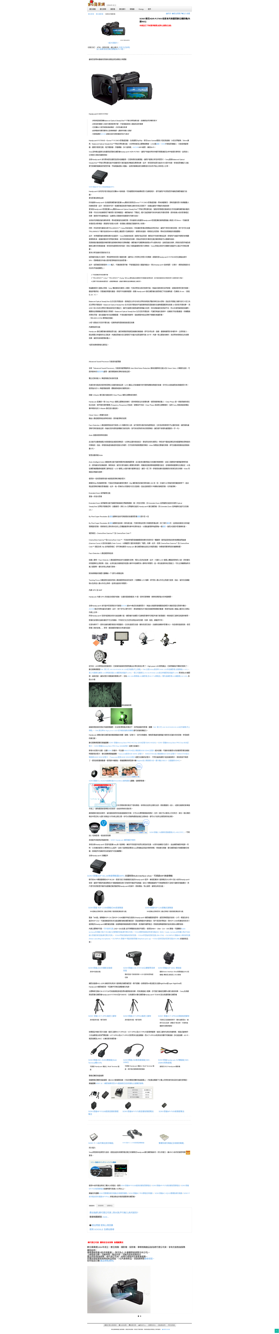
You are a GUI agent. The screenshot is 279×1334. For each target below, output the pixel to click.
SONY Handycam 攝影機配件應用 (123, 840)
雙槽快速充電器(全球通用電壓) (171, 1143)
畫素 (157, 144)
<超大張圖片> (113, 43)
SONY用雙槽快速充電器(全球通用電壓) (113, 1193)
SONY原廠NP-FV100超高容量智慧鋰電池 (103, 1112)
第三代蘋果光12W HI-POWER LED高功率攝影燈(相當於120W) (156, 673)
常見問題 (172, 1325)
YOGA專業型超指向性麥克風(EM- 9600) (149, 932)
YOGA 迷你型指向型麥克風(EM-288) (166, 939)
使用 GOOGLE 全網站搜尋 (101, 1229)
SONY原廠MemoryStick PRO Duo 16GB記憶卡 (111, 746)
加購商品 (109, 1205)
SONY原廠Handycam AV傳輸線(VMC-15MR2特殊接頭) (173, 1061)
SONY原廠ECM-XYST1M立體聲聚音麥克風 (139, 969)
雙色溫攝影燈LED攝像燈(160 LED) (175, 676)
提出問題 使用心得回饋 (102, 1225)
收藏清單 (133, 1325)
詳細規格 (101, 1205)
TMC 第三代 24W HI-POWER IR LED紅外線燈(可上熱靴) (120, 669)
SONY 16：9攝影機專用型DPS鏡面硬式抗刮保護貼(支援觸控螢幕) (119, 1083)
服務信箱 (165, 1329)
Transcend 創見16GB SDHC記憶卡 (122, 757)
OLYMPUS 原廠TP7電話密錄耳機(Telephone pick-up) (131, 939)
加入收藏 (186, 13)
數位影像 (91, 14)
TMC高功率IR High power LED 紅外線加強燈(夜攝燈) (114, 730)
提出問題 (177, 13)
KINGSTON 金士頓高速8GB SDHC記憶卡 (160, 754)
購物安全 (153, 1325)
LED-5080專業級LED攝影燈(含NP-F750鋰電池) (144, 676)
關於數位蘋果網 (111, 1325)
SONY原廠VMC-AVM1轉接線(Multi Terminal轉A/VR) (102, 1061)
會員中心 (143, 1325)
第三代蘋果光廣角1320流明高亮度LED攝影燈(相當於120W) (110, 673)
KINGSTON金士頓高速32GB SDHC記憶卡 (139, 750)
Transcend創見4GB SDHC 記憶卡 (130, 754)
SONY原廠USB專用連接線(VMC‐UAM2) (136, 1061)
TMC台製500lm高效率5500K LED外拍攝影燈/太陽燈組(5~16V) (165, 669)
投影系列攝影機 (110, 14)
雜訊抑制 (100, 372)
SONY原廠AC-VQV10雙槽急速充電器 (168, 1193)
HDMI (163, 144)
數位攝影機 (99, 14)
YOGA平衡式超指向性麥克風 (125, 935)
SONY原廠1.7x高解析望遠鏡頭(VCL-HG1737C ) (166, 832)
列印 (169, 13)
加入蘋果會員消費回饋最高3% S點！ (110, 49)
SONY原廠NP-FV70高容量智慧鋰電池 (166, 1185)
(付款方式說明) (124, 47)
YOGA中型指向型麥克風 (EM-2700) (151, 935)
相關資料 (92, 1205)
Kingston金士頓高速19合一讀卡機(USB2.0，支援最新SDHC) (158, 760)
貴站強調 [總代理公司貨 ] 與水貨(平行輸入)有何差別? (113, 1212)
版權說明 (162, 1325)
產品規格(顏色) (107, 1261)
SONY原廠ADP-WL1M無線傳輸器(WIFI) (105, 876)
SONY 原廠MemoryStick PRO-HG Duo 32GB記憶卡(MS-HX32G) (132, 743)
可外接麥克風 (108, 929)
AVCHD (103, 134)
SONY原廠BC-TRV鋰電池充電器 (140, 1193)
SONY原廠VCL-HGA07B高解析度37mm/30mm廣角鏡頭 (109, 781)
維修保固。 (149, 1259)
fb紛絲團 (123, 1325)
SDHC (109, 750)
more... (105, 1217)
